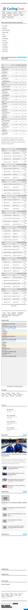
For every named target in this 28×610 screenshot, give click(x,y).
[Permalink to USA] (4, 480)
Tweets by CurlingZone (5, 584)
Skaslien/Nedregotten (6, 86)
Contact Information (6, 30)
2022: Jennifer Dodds (11, 415)
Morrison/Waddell (5, 95)
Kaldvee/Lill (4, 103)
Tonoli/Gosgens (5, 78)
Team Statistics (5, 42)
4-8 (23, 208)
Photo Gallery (5, 49)
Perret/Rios (4, 75)
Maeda (5, 345)
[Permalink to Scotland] (4, 473)
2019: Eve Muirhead (10, 427)
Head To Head (5, 51)
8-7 (23, 161)
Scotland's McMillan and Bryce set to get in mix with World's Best (16, 474)
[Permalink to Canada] (4, 468)
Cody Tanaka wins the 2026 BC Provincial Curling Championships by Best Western (16, 526)
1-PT (22, 65)
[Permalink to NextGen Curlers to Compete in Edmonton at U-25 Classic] (4, 486)
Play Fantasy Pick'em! (18, 386)
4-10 (23, 239)
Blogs (3, 17)
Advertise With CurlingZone (7, 607)
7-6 (23, 184)
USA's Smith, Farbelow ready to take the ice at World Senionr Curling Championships (16, 480)
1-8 (23, 171)
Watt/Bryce (4, 130)
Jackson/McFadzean (6, 89)
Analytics (16, 15)
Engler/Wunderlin (5, 127)
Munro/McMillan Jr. (6, 98)
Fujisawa (5, 333)
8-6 (23, 218)
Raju (5, 344)
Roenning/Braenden (6, 120)
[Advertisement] (14, 371)
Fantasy (10, 15)
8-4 (23, 224)
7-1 (23, 255)
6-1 (23, 277)
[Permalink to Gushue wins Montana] (4, 521)
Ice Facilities (10, 17)
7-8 (23, 177)
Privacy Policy (7, 605)
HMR (19, 65)
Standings (4, 36)
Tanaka (5, 334)
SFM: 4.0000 (4, 44)
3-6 (23, 230)
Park (5, 330)
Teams (20, 13)
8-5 (23, 302)
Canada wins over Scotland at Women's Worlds (14, 502)
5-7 (23, 236)
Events (15, 13)
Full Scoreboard (10, 386)
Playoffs (14, 326)
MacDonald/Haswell (6, 112)
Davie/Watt (4, 116)
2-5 (23, 193)
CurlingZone (15, 603)
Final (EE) (25, 174)
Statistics (4, 394)
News (22, 15)
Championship (5, 38)
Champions (4, 28)
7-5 (23, 280)
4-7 (23, 155)
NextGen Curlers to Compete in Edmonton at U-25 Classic (16, 486)
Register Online (5, 32)
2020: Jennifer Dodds (11, 421)
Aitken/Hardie (5, 106)
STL (20, 65)
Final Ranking (5, 47)
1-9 (23, 215)
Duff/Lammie (4, 109)
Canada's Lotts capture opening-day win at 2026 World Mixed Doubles (16, 467)
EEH (24, 65)
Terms (3, 605)
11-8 (23, 299)
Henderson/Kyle (5, 69)
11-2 (23, 153)
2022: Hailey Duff (10, 409)
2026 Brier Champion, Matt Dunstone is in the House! (16, 514)
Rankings (9, 13)
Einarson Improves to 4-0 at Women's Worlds (16, 507)
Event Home (4, 26)
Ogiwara (5, 342)
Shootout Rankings (6, 315)
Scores (4, 15)
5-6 (23, 174)
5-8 (23, 168)
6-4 (23, 233)
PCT (16, 65)
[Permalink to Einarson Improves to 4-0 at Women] (4, 508)
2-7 (23, 205)
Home (3, 13)
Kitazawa (5, 331)
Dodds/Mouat (4, 72)
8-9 (23, 158)
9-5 (23, 202)
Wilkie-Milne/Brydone (6, 81)
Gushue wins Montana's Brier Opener (15, 520)
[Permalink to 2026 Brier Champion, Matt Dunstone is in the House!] (4, 515)
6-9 (23, 286)
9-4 (23, 246)
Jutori (5, 347)
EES (26, 65)
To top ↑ (26, 609)
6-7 (23, 187)
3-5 (23, 264)
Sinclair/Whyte (5, 133)
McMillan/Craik (5, 123)
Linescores (4, 40)
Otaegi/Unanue (5, 92)
